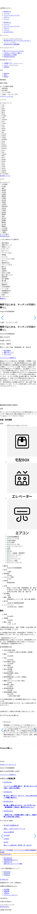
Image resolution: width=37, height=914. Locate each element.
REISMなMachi (4, 236)
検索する (3, 298)
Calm (3, 117)
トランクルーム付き (8, 259)
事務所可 (5, 285)
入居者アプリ (13, 63)
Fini (3, 132)
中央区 (4, 186)
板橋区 (4, 220)
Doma (3, 130)
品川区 (4, 200)
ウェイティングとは (6, 96)
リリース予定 (6, 92)
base (3, 107)
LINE (5, 75)
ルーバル (5, 257)
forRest (4, 136)
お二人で (5, 283)
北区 (3, 216)
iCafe (3, 141)
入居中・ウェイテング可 (10, 94)
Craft (3, 127)
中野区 (4, 210)
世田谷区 (5, 206)
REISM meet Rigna (9, 56)
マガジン (6, 17)
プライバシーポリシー (11, 895)
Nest (3, 152)
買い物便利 (5, 279)
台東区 (4, 194)
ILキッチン (5, 251)
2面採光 (4, 271)
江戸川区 (5, 228)
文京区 (4, 192)
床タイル (5, 261)
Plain (3, 156)
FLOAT (4, 134)
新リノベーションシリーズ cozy (14, 51)
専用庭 (4, 255)
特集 (3, 295)
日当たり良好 (6, 273)
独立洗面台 (5, 243)
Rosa (3, 157)
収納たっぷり (6, 247)
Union (3, 166)
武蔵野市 (5, 230)
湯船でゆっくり (7, 245)
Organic (4, 154)
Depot (3, 128)
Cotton (4, 123)
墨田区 (4, 196)
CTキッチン (5, 249)
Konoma (4, 146)
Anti (3, 105)
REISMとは (7, 11)
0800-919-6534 (4, 906)
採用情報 (6, 891)
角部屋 (4, 269)
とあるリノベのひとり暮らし (13, 53)
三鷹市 (4, 232)
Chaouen (4, 119)
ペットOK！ (6, 289)
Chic (3, 121)
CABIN (4, 116)
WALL (4, 168)
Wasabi (4, 170)
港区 (3, 188)
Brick (3, 114)
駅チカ (4, 267)
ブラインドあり (7, 253)
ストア (11, 65)
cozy (3, 125)
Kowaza (4, 148)
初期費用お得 (6, 291)
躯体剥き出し (6, 263)
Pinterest (6, 76)
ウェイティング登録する (8, 358)
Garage (4, 137)
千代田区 (5, 184)
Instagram (6, 73)
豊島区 (4, 214)
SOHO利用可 (6, 287)
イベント (6, 19)
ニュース (6, 13)
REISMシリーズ (5, 175)
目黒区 (4, 202)
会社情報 (6, 889)
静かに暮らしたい (7, 275)
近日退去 (5, 90)
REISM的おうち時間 (10, 55)
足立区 (4, 224)
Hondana (4, 139)
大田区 (4, 204)
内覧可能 (5, 88)
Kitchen (4, 145)
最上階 (4, 281)
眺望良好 (5, 277)
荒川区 (4, 218)
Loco (3, 150)
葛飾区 (4, 226)
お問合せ (6, 67)
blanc (3, 108)
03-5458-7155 (4, 879)
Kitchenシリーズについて (8, 764)
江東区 (4, 198)
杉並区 (4, 212)
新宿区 (4, 190)
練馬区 (4, 222)
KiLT (3, 143)
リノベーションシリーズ (11, 15)
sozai (3, 163)
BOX (3, 112)
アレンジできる (7, 265)
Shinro (4, 161)
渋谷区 (4, 208)
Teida (3, 165)
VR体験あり (6, 293)
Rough (4, 159)
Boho (3, 110)
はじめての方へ (9, 32)
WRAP (4, 172)
